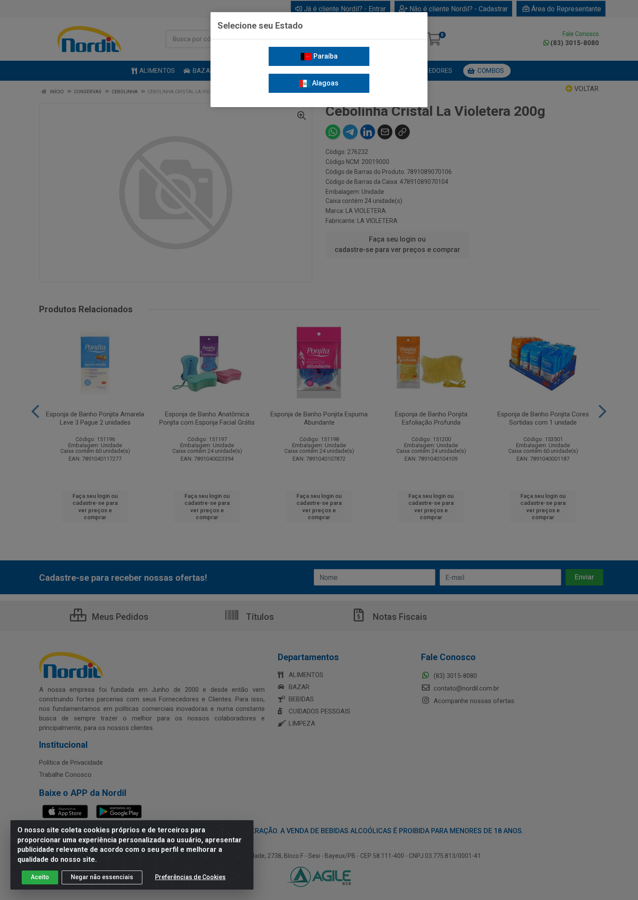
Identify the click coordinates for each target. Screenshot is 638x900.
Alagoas (324, 83)
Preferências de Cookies (190, 877)
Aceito (40, 877)
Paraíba (325, 56)
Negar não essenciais (102, 877)
